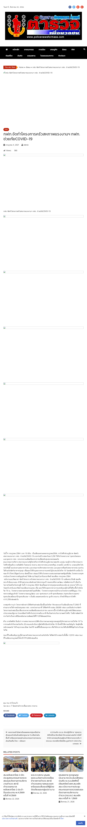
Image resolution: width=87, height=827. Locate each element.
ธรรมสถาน (31, 55)
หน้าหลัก (16, 49)
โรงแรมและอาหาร (46, 55)
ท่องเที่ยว (9, 55)
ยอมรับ (80, 823)
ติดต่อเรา (61, 55)
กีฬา (73, 49)
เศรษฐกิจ (53, 49)
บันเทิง (19, 55)
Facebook (70, 7)
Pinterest (37, 715)
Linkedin (50, 715)
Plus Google (82, 7)
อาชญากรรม (29, 49)
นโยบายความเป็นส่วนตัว (10, 818)
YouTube (77, 7)
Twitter (73, 7)
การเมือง (42, 49)
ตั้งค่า (62, 818)
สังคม (64, 49)
